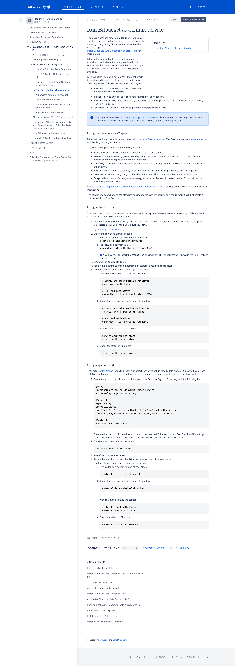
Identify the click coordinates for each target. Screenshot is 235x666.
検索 (191, 7)
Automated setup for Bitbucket (52, 94)
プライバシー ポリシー (140, 656)
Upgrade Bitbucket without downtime (52, 138)
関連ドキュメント (73, 7)
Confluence (103, 640)
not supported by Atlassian (144, 117)
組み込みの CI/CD (38, 42)
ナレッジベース (96, 7)
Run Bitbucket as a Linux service (53, 90)
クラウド (175, 19)
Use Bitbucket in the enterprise (49, 133)
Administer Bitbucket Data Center (47, 37)
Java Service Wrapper (153, 139)
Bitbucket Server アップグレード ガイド (53, 117)
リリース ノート (38, 147)
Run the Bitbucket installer (49, 112)
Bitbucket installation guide (47, 64)
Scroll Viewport (119, 640)
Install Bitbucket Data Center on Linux (106, 593)
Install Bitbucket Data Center (102, 616)
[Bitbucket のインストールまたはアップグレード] (140, 19)
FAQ (32, 152)
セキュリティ (176, 656)
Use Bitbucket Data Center (43, 32)
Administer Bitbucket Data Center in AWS (108, 599)
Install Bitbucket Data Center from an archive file (112, 50)
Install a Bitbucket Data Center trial (54, 69)
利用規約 (160, 656)
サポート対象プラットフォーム (48, 54)
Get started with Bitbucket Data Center (50, 27)
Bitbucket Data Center (41, 142)
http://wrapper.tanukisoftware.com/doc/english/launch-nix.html (131, 186)
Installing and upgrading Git (47, 59)
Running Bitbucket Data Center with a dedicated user (114, 604)
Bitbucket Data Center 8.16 (48, 18)
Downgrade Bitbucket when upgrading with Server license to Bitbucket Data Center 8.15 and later (53, 125)
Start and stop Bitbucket (48, 99)
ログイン (201, 7)
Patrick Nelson (105, 370)
